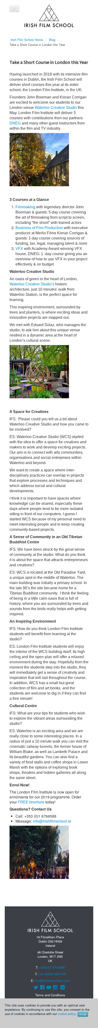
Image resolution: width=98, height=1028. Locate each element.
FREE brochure (31, 802)
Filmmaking (25, 207)
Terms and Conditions (50, 995)
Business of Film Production (39, 228)
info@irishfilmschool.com (52, 980)
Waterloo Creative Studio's (32, 284)
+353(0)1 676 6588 (52, 967)
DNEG (15, 123)
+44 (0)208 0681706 (52, 974)
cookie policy (67, 1013)
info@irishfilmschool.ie (52, 821)
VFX (19, 249)
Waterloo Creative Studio (56, 108)
